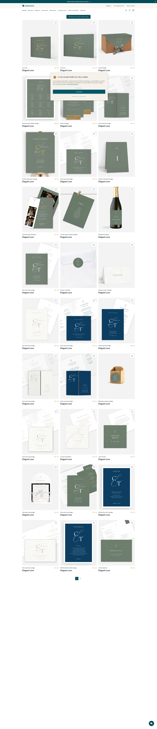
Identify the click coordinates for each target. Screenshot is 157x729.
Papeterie (82, 10)
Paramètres (79, 88)
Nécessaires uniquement (79, 96)
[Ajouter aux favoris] (56, 23)
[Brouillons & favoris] (129, 10)
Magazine (108, 5)
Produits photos (62, 10)
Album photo (53, 10)
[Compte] (126, 10)
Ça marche (79, 91)
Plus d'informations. (72, 84)
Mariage (24, 10)
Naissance (30, 10)
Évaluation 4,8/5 (120, 5)
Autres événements (73, 10)
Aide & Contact (131, 5)
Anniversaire (44, 10)
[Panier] (133, 10)
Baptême (37, 10)
